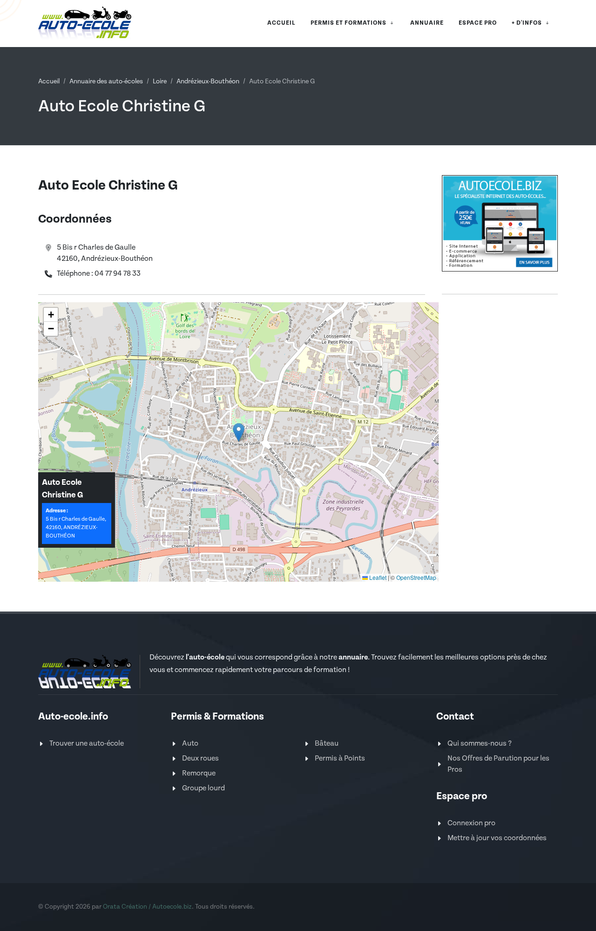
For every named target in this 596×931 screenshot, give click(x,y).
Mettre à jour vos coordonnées (497, 838)
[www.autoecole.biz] (500, 222)
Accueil (49, 81)
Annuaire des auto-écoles (106, 81)
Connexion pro (471, 823)
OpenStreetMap (416, 577)
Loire (160, 81)
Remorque (199, 773)
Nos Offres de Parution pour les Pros (498, 764)
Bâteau (327, 743)
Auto (190, 743)
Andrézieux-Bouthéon (207, 81)
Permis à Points (340, 758)
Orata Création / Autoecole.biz (147, 907)
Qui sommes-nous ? (479, 743)
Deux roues (200, 758)
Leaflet (377, 577)
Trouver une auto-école (86, 743)
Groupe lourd (203, 788)
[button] (238, 432)
